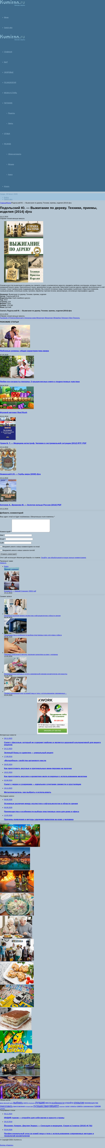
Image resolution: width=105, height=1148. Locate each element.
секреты (73, 1106)
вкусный (6, 1103)
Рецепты (11, 113)
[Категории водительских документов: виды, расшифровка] (17, 1006)
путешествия (41, 1106)
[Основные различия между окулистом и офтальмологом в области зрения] (15, 614)
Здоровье (8, 72)
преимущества (91, 1103)
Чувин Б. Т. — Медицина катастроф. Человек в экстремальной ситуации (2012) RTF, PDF (43, 443)
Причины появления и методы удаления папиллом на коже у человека (31, 654)
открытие (79, 1102)
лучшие (40, 1102)
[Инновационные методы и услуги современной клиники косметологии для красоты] (15, 672)
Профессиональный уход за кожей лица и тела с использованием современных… (35, 693)
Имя (2, 535)
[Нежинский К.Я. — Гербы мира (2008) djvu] (8, 470)
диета (25, 1103)
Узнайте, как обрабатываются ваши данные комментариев (63, 557)
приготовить (6, 1106)
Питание (8, 103)
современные (88, 1106)
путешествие (29, 1106)
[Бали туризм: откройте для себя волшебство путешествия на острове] (15, 869)
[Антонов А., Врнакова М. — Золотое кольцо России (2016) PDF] (8, 501)
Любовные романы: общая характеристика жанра (24, 351)
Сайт (2, 543)
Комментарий (5, 531)
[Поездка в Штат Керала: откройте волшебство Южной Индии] (20, 1075)
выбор (11, 1103)
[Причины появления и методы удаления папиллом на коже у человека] (15, 653)
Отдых (7, 134)
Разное (7, 144)
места (48, 1103)
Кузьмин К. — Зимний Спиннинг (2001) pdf (20, 591)
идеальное (31, 1103)
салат (67, 1106)
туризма (2, 1108)
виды (1, 1103)
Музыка (11, 164)
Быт (6, 62)
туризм (97, 1106)
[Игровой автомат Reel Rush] (17, 408)
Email (2, 539)
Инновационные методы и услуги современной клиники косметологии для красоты (35, 674)
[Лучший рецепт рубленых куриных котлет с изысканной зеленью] (17, 984)
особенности (57, 1102)
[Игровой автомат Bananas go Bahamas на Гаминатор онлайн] (16, 1052)
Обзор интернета (14, 154)
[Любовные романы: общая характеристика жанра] (15, 347)
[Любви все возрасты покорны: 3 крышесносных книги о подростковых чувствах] (17, 378)
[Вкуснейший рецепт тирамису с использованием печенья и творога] (15, 1029)
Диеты (10, 123)
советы (80, 1106)
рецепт (54, 1106)
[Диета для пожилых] (16, 938)
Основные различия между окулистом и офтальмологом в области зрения (32, 616)
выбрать (18, 1102)
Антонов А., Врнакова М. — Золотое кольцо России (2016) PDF (30, 505)
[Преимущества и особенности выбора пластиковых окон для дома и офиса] (15, 633)
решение (62, 1106)
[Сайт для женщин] (12, 5)
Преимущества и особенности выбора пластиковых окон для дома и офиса (33, 635)
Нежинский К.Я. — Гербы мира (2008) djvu (20, 474)
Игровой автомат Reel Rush (13, 412)
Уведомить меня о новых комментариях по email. (21, 547)
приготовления (19, 1106)
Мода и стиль (10, 93)
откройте (69, 1103)
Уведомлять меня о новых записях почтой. (18, 550)
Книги (10, 174)
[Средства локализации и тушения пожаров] (17, 892)
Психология (10, 82)
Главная (3, 203)
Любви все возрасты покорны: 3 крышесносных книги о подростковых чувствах (40, 381)
